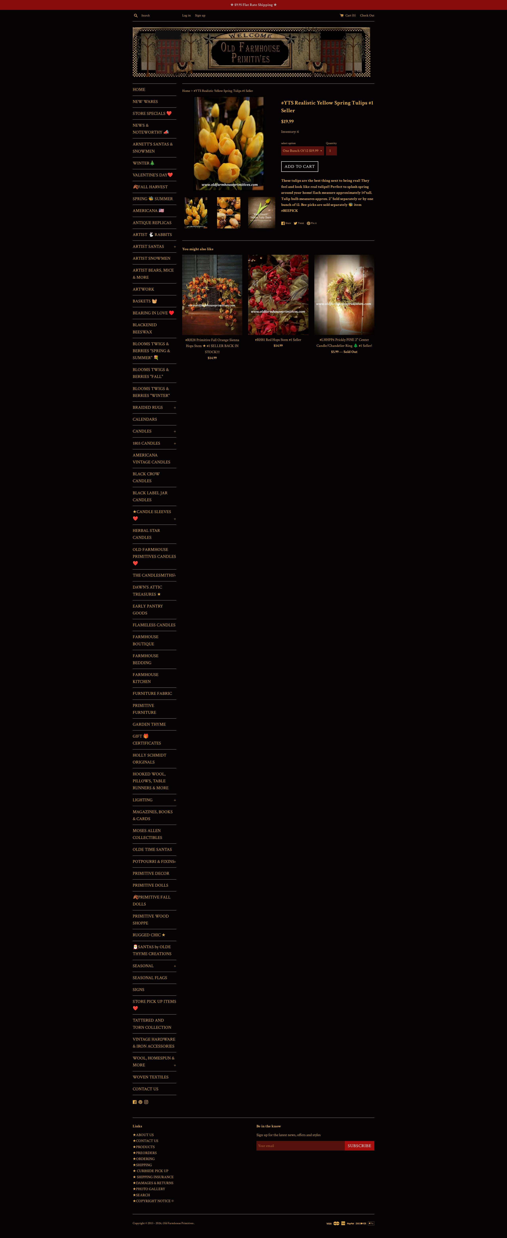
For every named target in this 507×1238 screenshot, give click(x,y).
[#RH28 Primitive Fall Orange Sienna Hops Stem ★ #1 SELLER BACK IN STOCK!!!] (212, 295)
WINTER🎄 (144, 163)
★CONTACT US (145, 1140)
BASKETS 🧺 (145, 301)
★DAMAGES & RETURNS (153, 1183)
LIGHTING (154, 800)
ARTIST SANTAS (154, 246)
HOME (139, 89)
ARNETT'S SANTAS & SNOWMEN (153, 147)
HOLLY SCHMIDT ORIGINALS (149, 758)
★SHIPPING (142, 1165)
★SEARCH (141, 1195)
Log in (186, 15)
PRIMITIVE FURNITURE (144, 709)
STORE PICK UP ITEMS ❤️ (154, 1005)
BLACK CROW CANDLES (146, 477)
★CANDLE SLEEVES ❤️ (154, 515)
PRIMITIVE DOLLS (150, 885)
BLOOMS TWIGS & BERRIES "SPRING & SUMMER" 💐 (151, 351)
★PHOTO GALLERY (149, 1189)
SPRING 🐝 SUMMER (153, 199)
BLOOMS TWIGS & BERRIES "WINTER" (151, 392)
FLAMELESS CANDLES (154, 625)
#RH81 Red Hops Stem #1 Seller (278, 339)
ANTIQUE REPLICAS (152, 223)
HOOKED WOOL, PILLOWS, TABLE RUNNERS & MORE (151, 781)
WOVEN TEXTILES (151, 1077)
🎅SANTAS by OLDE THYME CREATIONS (152, 950)
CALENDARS (145, 419)
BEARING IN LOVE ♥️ (153, 313)
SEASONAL (154, 966)
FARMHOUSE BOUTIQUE (145, 640)
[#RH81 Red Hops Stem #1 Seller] (278, 295)
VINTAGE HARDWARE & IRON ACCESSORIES (154, 1042)
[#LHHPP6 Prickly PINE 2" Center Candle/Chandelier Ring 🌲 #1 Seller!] (344, 295)
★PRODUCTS (144, 1147)
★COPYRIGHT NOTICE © (153, 1201)
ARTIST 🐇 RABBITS (152, 235)
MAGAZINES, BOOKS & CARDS (153, 815)
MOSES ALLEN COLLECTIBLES (147, 834)
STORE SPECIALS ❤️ (152, 113)
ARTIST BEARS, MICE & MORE (153, 273)
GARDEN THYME (149, 724)
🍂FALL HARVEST (150, 187)
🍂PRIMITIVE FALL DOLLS (152, 900)
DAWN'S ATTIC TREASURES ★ (147, 590)
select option (288, 143)
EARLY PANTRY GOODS (148, 609)
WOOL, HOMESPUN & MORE (154, 1061)
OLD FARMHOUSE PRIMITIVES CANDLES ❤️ (154, 556)
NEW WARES (145, 102)
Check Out (367, 15)
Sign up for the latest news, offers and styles (288, 1134)
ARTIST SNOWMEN (151, 258)
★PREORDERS (145, 1153)
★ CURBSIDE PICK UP (150, 1171)
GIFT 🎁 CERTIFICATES (147, 739)
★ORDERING (144, 1158)
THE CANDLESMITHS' (154, 575)
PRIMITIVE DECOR (151, 873)
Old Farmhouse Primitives (178, 1223)
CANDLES (154, 431)
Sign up (200, 15)
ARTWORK (143, 289)
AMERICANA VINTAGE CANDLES (151, 458)
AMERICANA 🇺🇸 (148, 211)
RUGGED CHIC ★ (149, 935)
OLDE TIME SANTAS (152, 849)
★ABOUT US (143, 1134)
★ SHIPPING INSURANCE (153, 1177)
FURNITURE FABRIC (152, 693)
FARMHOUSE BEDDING (145, 659)
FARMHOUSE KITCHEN (145, 678)
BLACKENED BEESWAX (145, 328)
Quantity (331, 143)
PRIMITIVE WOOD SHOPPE (151, 919)
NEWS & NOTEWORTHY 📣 (151, 129)
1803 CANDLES (154, 443)
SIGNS (138, 990)
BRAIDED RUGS (154, 407)
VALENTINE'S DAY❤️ (153, 175)
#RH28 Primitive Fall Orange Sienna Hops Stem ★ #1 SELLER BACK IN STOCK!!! (212, 346)
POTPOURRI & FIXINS (154, 861)
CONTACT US (145, 1089)
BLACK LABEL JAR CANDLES (150, 496)
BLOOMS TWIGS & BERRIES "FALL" (151, 373)
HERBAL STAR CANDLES (146, 534)
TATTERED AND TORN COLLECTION (152, 1023)
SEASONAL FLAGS (150, 978)
